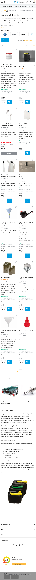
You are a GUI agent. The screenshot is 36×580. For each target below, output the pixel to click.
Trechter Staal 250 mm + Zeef (26, 278)
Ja (7, 577)
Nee (15, 577)
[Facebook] (13, 545)
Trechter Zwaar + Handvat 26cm (8, 331)
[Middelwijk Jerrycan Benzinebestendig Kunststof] (27, 56)
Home (8, 10)
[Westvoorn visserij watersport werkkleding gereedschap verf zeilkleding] (18, 2)
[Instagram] (19, 545)
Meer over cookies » (26, 577)
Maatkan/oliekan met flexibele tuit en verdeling (8, 175)
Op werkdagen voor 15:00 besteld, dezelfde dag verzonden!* (19, 6)
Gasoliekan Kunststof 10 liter (26, 222)
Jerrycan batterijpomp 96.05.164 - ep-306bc (7, 124)
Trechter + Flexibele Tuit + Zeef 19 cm (8, 222)
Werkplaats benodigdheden (25, 10)
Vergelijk (6, 71)
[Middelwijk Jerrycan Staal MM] (9, 268)
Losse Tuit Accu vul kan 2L (26, 330)
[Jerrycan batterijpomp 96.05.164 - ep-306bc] (9, 115)
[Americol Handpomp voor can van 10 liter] (27, 166)
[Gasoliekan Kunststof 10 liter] (27, 213)
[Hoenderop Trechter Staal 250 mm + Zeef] (27, 268)
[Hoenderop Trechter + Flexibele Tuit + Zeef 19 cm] (9, 213)
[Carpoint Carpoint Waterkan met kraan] (27, 115)
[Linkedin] (22, 545)
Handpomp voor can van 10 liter (26, 175)
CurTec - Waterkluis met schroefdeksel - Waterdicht (9, 65)
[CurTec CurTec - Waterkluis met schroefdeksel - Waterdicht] (9, 56)
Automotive (14, 10)
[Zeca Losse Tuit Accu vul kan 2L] (27, 322)
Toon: (27, 46)
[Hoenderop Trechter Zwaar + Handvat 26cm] (9, 322)
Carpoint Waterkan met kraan (25, 124)
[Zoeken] (4, 2)
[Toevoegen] (9, 102)
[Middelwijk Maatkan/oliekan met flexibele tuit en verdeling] (9, 166)
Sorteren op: (21, 40)
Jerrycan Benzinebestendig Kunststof (27, 65)
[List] (34, 46)
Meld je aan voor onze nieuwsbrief (10, 549)
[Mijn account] (27, 2)
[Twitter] (16, 545)
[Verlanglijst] (30, 2)
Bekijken (9, 153)
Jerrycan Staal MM (6, 277)
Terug (4, 10)
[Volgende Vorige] (21, 371)
